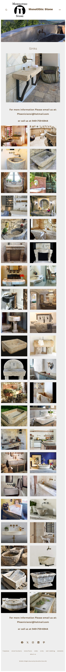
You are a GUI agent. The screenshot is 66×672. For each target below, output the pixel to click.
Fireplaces (6, 651)
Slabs (36, 651)
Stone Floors (28, 651)
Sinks (42, 651)
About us (33, 654)
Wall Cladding (50, 651)
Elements (60, 651)
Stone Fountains (17, 651)
